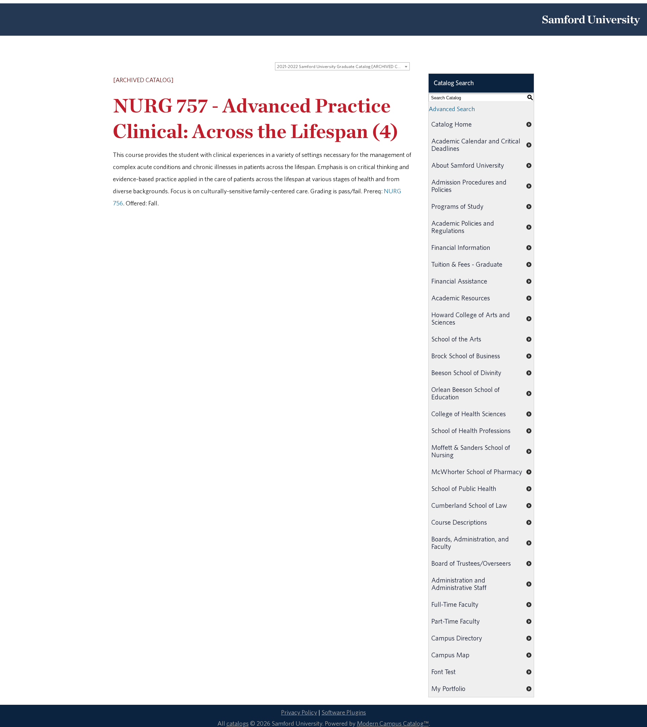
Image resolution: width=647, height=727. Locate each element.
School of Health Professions (471, 430)
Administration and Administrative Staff (459, 583)
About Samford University (467, 165)
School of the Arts (456, 339)
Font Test (443, 671)
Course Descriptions (459, 522)
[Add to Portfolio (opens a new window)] (380, 80)
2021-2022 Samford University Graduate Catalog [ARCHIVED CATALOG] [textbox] (343, 66)
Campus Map (450, 655)
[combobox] (342, 66)
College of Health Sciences (468, 414)
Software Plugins (343, 712)
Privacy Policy (299, 712)
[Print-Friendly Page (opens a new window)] (398, 80)
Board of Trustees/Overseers (471, 563)
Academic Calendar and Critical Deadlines (475, 144)
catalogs (237, 723)
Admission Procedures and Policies (468, 185)
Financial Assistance (459, 281)
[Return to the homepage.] (591, 28)
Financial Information (460, 247)
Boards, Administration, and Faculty (470, 542)
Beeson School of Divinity (466, 372)
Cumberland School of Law (469, 505)
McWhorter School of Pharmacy (476, 471)
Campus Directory (456, 638)
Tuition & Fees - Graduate (466, 264)
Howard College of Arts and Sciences (470, 318)
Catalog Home (451, 124)
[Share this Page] (389, 81)
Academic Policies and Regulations (462, 226)
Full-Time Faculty (455, 604)
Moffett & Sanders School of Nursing (470, 451)
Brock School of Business (465, 356)
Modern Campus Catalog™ (393, 723)
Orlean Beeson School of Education (465, 393)
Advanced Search (452, 108)
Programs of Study (457, 206)
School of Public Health (463, 488)
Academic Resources (460, 298)
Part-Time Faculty (455, 621)
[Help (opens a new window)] (406, 80)
